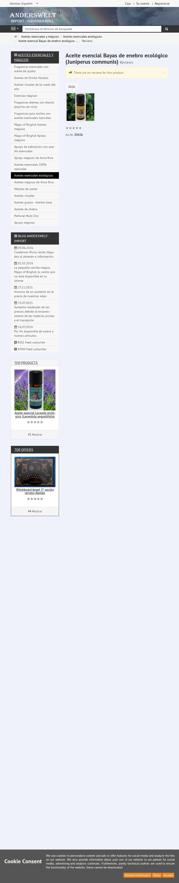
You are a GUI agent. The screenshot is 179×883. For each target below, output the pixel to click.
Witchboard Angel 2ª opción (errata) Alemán (35, 491)
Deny (156, 875)
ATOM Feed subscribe (31, 349)
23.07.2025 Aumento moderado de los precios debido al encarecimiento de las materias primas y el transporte (34, 311)
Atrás (71, 86)
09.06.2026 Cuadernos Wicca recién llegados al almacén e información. (34, 252)
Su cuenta (142, 3)
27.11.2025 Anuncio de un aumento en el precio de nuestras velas (34, 291)
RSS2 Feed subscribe (31, 342)
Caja (128, 3)
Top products (26, 362)
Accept (168, 875)
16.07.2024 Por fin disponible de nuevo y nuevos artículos (34, 331)
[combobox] (24, 3)
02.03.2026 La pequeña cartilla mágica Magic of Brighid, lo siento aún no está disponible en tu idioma (34, 272)
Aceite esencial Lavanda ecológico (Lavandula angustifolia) (35, 414)
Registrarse (162, 3)
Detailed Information (137, 875)
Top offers (23, 449)
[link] (73, 128)
